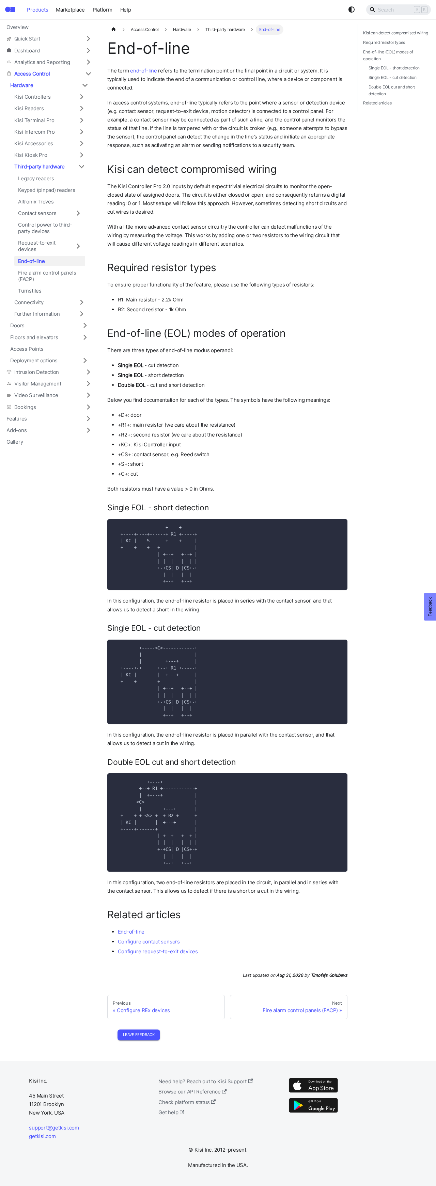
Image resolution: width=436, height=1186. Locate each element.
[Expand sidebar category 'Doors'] (85, 325)
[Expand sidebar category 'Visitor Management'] (88, 384)
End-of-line (131, 931)
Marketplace (70, 9)
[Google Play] (313, 1112)
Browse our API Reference (189, 1091)
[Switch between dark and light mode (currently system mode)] (351, 9)
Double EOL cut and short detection (392, 90)
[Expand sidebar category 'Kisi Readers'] (81, 108)
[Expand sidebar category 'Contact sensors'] (78, 213)
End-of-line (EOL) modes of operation (388, 55)
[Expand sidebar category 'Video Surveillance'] (88, 395)
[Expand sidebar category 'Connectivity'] (81, 302)
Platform (102, 9)
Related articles (377, 102)
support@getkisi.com (54, 1127)
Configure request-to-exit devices (158, 951)
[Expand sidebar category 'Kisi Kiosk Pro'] (81, 155)
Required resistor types (384, 42)
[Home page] (113, 29)
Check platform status (183, 1102)
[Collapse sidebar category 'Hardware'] (85, 85)
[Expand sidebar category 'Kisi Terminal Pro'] (81, 120)
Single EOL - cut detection (393, 77)
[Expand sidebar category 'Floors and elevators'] (85, 337)
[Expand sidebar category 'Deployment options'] (85, 360)
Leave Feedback (139, 1034)
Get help (168, 1112)
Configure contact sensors (149, 941)
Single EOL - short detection (394, 67)
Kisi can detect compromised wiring (395, 32)
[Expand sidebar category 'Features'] (88, 418)
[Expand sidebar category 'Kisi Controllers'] (81, 97)
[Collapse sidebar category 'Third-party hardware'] (81, 167)
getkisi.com (42, 1136)
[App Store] (313, 1092)
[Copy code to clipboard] (339, 527)
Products (37, 9)
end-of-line (143, 70)
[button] (49, 39)
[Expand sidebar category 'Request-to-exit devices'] (78, 246)
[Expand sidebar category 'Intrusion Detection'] (88, 372)
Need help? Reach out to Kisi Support (202, 1081)
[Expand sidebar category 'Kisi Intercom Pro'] (81, 132)
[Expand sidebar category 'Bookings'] (88, 407)
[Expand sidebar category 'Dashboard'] (88, 50)
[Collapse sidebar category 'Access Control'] (88, 73)
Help (125, 9)
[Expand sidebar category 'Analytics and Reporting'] (88, 62)
